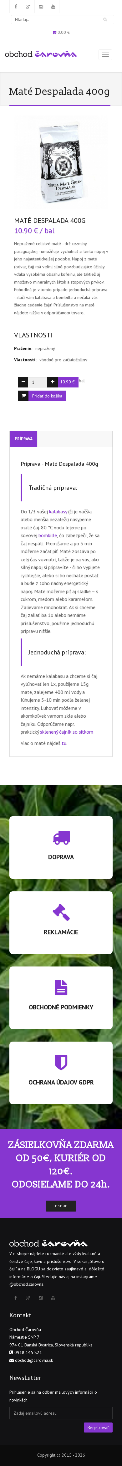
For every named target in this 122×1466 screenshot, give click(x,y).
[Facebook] (15, 6)
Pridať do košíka (47, 396)
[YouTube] (53, 6)
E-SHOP (61, 1206)
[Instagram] (40, 6)
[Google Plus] (28, 6)
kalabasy (58, 511)
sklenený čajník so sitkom (66, 732)
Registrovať (98, 1427)
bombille (47, 535)
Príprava (24, 439)
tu (64, 743)
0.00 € (64, 32)
